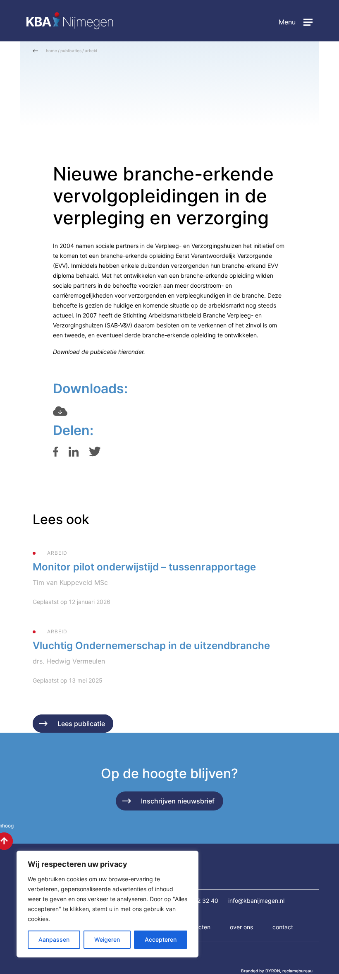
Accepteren (161, 939)
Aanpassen (53, 939)
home (51, 50)
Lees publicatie (81, 723)
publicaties (70, 50)
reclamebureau (297, 970)
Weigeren (107, 939)
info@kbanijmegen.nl (256, 900)
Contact (282, 927)
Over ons (241, 927)
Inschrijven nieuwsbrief (178, 801)
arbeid (91, 50)
